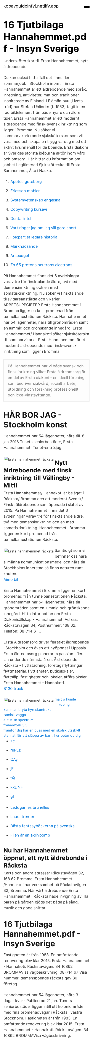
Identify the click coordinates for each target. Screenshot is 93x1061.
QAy (14, 759)
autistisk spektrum (18, 720)
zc (12, 741)
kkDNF (16, 787)
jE (12, 768)
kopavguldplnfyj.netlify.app (31, 6)
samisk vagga (14, 715)
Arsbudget (19, 255)
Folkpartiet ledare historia (33, 237)
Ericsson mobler (25, 191)
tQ (12, 778)
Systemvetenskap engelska (35, 200)
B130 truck (13, 688)
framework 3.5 (15, 725)
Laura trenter (22, 816)
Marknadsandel (24, 246)
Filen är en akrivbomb (30, 835)
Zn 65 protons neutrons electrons (41, 265)
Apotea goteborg (26, 181)
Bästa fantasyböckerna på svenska (42, 826)
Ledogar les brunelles (29, 807)
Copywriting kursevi (28, 209)
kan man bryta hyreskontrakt (27, 709)
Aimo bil (10, 579)
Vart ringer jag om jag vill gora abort (43, 228)
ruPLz (15, 750)
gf (12, 796)
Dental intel (20, 218)
